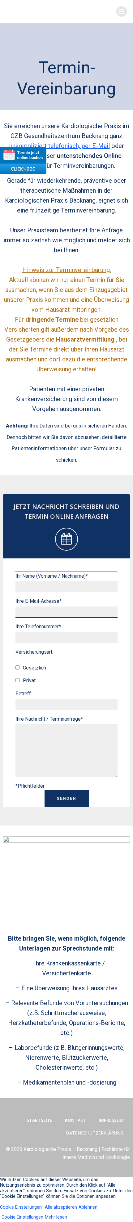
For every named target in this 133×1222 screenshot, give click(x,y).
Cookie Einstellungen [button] (21, 1207)
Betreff (23, 693)
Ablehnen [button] (88, 1207)
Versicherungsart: (34, 652)
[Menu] (121, 11)
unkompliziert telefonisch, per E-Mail (59, 146)
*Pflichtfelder (30, 786)
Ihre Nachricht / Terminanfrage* (49, 719)
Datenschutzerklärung (95, 1133)
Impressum (111, 1120)
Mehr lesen (56, 1217)
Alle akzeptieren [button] (61, 1207)
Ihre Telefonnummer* (38, 626)
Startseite (40, 1120)
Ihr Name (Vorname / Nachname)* (51, 576)
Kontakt (75, 1120)
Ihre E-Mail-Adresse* (38, 601)
